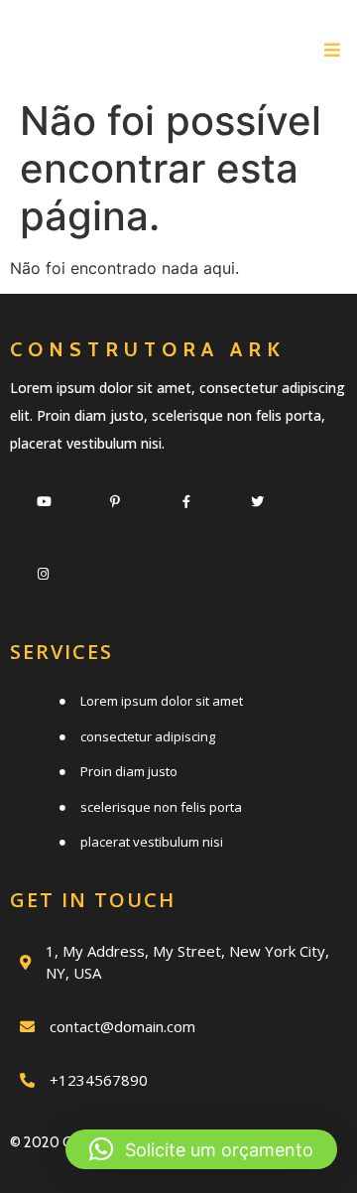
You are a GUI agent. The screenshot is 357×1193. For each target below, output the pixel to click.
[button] (201, 1149)
